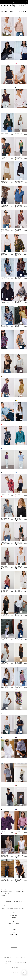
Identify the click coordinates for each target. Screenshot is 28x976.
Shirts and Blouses (6, 15)
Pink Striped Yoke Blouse (19, 37)
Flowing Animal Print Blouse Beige (5, 206)
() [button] (23, 5)
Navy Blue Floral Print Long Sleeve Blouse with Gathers (5, 447)
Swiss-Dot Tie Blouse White (18, 374)
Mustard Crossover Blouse (17, 326)
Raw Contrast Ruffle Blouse (4, 687)
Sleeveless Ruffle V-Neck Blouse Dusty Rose (18, 495)
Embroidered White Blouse (4, 759)
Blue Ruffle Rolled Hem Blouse (4, 422)
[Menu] (1, 5)
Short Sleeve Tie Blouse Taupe (5, 856)
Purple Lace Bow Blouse (5, 398)
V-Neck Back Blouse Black (4, 808)
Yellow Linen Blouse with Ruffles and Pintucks (18, 398)
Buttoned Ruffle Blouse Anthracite (5, 519)
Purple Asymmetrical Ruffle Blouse (4, 832)
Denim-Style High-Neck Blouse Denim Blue (5, 928)
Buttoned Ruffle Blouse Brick (5, 591)
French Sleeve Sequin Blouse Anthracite (4, 880)
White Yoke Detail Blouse (5, 735)
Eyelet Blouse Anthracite (18, 735)
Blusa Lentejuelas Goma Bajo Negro (5, 302)
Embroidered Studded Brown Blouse (5, 230)
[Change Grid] (26, 11)
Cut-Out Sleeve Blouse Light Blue (18, 471)
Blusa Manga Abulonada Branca (18, 422)
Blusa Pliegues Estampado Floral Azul (19, 302)
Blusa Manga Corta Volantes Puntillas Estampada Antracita (5, 350)
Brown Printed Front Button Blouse (18, 254)
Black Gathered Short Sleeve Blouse (18, 543)
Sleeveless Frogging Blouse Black (19, 639)
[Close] (26, 2)
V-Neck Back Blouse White (4, 663)
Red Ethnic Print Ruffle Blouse (5, 495)
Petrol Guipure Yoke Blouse (18, 446)
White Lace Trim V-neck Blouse (5, 37)
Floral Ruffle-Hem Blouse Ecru (19, 134)
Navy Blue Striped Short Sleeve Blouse (19, 759)
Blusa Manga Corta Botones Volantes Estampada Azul (5, 326)
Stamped (20, 15)
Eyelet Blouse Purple (4, 471)
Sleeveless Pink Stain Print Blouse (19, 952)
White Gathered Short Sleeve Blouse (18, 567)
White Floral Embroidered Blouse (18, 110)
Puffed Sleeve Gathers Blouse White (5, 543)
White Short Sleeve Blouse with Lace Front (19, 85)
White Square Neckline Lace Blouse (18, 61)
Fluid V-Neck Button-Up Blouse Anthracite (19, 928)
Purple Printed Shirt (18, 711)
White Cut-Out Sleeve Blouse (18, 615)
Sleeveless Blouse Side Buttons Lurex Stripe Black (4, 85)
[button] (14, 8)
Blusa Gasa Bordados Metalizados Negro (4, 61)
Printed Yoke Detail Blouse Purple (18, 808)
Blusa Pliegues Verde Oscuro (5, 134)
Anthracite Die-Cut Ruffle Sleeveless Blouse (18, 880)
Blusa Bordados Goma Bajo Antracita (19, 182)
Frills (15, 15)
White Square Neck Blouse (4, 182)
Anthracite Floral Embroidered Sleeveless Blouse (4, 158)
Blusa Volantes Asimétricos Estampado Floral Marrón (19, 278)
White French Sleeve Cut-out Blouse (18, 591)
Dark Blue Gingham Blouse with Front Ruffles (19, 904)
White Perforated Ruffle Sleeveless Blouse (19, 856)
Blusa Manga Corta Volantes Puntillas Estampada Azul (5, 278)
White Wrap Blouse (4, 952)
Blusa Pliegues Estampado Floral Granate (19, 230)
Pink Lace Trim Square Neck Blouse (18, 687)
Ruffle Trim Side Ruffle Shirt (5, 904)
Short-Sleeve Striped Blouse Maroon (5, 110)
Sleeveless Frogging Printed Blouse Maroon (5, 567)
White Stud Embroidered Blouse (4, 254)
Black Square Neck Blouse (18, 519)
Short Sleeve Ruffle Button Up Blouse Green (19, 158)
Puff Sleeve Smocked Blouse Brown (5, 374)
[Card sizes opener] (7, 34)
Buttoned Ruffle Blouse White (5, 711)
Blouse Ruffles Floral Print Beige (18, 350)
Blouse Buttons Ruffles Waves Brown (19, 663)
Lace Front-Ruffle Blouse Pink (18, 832)
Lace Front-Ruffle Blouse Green (18, 784)
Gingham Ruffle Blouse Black (5, 783)
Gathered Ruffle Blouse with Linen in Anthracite (5, 615)
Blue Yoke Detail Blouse (5, 639)
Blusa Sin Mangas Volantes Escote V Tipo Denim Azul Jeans (19, 206)
